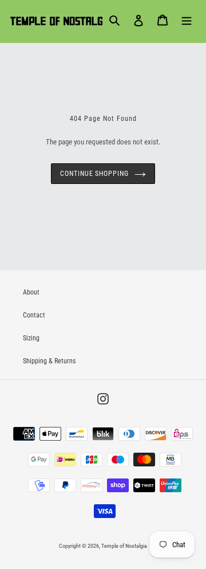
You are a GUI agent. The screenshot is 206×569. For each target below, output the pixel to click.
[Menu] (187, 20)
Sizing (31, 338)
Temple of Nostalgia (124, 546)
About (31, 292)
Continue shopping (94, 174)
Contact (34, 315)
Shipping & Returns (49, 361)
